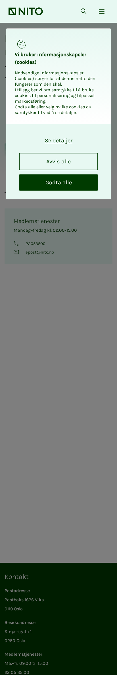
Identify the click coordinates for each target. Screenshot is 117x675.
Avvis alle (58, 161)
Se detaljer (58, 140)
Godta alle (58, 182)
